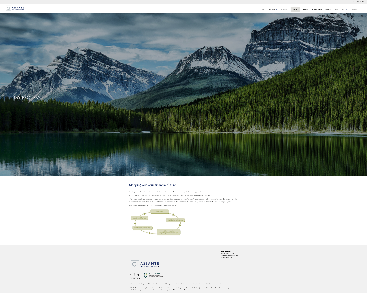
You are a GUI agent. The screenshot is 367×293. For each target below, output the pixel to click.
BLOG (336, 9)
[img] (183, 88)
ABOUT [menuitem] (343, 9)
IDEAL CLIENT (284, 9)
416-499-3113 (360, 2)
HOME (263, 9)
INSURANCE (306, 9)
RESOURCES (328, 9)
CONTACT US (354, 9)
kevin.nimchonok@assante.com (229, 255)
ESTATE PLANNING (317, 9)
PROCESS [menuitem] (294, 9)
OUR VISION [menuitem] (272, 9)
